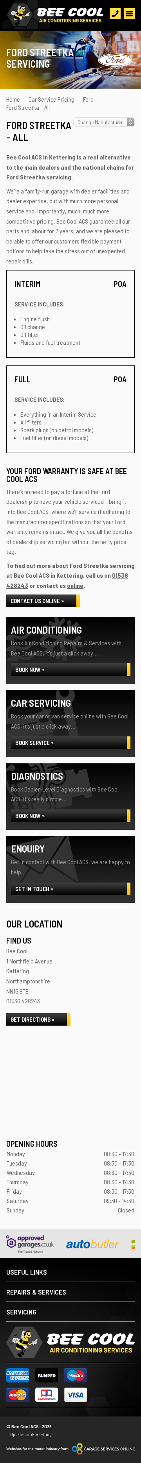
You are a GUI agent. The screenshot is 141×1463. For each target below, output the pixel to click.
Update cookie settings (31, 1434)
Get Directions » (32, 1019)
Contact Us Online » (37, 600)
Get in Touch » (34, 888)
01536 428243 (23, 1001)
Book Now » (30, 669)
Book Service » (34, 742)
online (75, 585)
